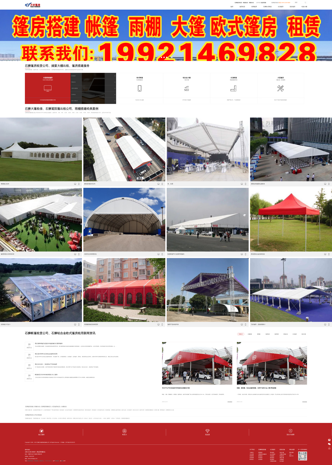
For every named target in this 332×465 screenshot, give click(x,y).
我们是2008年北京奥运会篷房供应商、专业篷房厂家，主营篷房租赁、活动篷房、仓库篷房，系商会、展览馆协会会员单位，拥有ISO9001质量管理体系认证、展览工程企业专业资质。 (77, 356)
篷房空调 (141, 410)
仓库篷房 (260, 459)
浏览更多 (229, 402)
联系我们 (252, 459)
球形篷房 (272, 456)
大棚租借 (64, 406)
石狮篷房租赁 (238, 2)
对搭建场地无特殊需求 (91, 324)
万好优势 (252, 454)
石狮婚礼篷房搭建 (116, 410)
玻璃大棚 (156, 410)
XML (290, 454)
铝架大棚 (304, 6)
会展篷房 (282, 459)
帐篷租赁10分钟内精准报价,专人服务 (46, 374)
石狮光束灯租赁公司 (78, 418)
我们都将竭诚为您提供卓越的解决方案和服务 (49, 343)
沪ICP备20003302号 (70, 442)
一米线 (104, 418)
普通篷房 (260, 456)
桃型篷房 (272, 457)
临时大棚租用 (74, 100)
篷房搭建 (263, 2)
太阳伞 (113, 418)
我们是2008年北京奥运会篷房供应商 (46, 354)
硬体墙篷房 (88, 410)
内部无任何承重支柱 (90, 254)
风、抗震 (170, 184)
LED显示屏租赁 (62, 418)
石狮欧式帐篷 (267, 6)
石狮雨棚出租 (36, 418)
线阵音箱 (69, 418)
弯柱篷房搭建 (55, 410)
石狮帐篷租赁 (28, 418)
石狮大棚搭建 (74, 88)
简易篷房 (260, 452)
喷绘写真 (49, 418)
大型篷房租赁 (56, 406)
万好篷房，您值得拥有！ (258, 324)
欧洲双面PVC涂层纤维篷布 (176, 254)
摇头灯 (86, 418)
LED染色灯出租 (97, 418)
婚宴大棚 (282, 457)
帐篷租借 (245, 2)
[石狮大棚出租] (32, 5)
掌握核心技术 (5, 184)
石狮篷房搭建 (29, 406)
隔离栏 (108, 418)
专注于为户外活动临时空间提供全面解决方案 (176, 388)
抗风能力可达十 (6, 324)
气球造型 (118, 418)
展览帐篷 (107, 410)
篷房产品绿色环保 (173, 324)
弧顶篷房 (272, 459)
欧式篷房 (282, 461)
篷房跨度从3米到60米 (7, 254)
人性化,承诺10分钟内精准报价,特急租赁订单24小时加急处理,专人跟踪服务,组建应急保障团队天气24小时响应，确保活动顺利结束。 (65, 377)
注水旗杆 (43, 418)
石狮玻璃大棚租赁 (262, 454)
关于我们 (252, 449)
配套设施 (282, 449)
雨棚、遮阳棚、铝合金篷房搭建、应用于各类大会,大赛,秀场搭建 (256, 388)
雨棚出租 (251, 2)
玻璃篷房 (254, 6)
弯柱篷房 (272, 452)
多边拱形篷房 (68, 410)
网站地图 (292, 449)
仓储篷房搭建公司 (38, 410)
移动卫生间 (136, 410)
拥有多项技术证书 (89, 184)
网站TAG (291, 456)
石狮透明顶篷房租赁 (78, 410)
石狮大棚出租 (28, 410)
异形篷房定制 (101, 410)
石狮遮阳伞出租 (170, 410)
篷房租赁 (242, 6)
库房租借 (73, 94)
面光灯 (90, 418)
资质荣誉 (252, 456)
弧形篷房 (292, 6)
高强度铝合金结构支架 (258, 254)
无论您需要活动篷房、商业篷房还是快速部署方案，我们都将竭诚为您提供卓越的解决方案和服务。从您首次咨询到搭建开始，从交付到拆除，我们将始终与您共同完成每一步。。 (76, 346)
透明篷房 (162, 410)
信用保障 (252, 457)
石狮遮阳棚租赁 (46, 406)
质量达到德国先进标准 (258, 184)
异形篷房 (260, 457)
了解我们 (252, 452)
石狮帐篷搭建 (262, 449)
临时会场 (123, 410)
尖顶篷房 (280, 6)
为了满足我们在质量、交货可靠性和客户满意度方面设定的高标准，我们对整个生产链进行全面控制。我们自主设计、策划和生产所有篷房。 (67, 367)
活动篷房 (129, 410)
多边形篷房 (272, 454)
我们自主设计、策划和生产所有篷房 (46, 364)
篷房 (231, 6)
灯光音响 (54, 418)
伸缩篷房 (94, 410)
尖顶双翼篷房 (47, 410)
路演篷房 (73, 75)
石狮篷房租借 (275, 2)
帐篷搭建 (36, 460)
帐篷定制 (282, 456)
